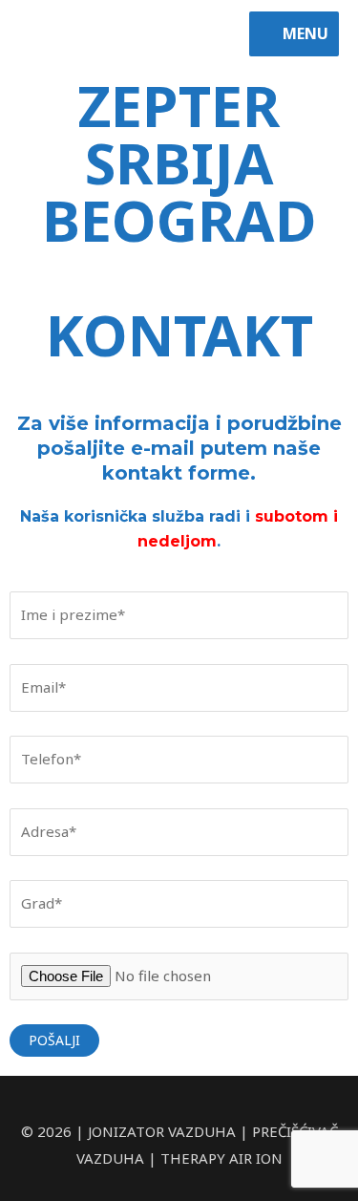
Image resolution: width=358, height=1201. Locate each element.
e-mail (163, 448)
